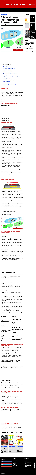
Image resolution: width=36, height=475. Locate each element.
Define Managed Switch (7, 70)
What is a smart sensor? (32, 18)
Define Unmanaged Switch (8, 71)
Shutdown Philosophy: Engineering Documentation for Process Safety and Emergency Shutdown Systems (30, 47)
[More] (21, 432)
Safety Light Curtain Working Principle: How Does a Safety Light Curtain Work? (4, 450)
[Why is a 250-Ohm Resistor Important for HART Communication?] (19, 440)
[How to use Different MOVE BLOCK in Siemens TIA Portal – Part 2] (27, 26)
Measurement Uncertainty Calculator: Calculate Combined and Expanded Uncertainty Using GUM (30, 43)
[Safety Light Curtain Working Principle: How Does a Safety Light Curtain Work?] (4, 440)
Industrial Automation (4, 14)
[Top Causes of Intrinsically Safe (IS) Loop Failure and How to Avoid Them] (12, 440)
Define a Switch (6, 66)
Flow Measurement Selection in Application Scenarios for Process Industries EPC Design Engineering (32, 35)
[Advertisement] (12, 57)
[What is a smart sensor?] (27, 18)
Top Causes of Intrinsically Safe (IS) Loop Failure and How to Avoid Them (12, 450)
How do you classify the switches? (9, 68)
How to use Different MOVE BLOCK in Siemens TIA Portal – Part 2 (32, 26)
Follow (10, 464)
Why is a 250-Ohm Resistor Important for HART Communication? (19, 450)
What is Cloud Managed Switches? (9, 84)
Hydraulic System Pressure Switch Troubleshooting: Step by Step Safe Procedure (29, 51)
